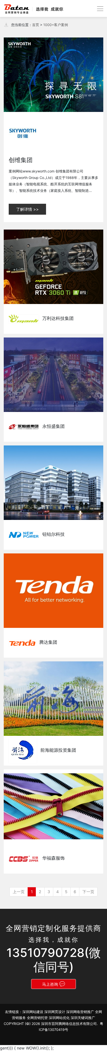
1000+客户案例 (55, 25)
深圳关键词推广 (83, 1018)
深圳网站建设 (32, 1012)
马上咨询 (50, 984)
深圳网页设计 (54, 1012)
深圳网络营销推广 (80, 1012)
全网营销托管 (37, 1018)
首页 (35, 25)
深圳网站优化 (59, 1018)
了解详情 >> (27, 209)
